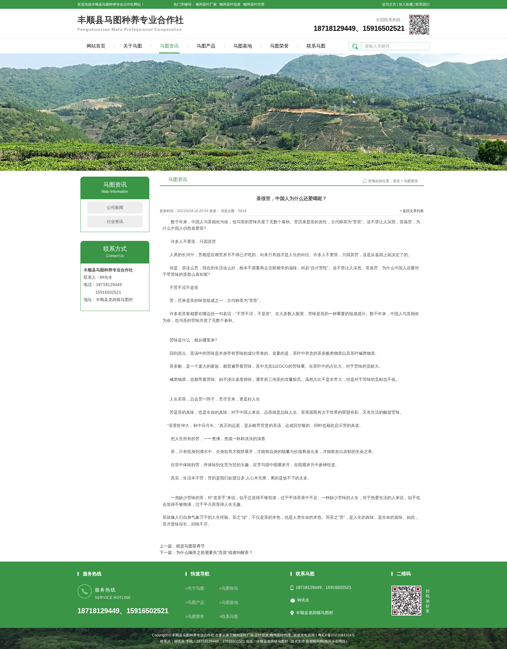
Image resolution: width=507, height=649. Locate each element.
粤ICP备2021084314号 (336, 635)
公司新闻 (115, 207)
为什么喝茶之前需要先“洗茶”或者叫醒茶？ (214, 552)
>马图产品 (194, 602)
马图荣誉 (279, 45)
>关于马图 (194, 588)
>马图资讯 (228, 588)
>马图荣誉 (194, 616)
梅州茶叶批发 (230, 4)
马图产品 (206, 45)
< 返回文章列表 (412, 211)
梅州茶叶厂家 (206, 4)
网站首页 (96, 45)
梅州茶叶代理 (253, 4)
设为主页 (389, 4)
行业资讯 (115, 221)
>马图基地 (228, 602)
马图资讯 (169, 45)
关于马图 (132, 45)
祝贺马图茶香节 (190, 546)
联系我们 (422, 4)
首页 (396, 181)
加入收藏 (406, 4)
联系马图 (316, 45)
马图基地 (242, 45)
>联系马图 (228, 616)
